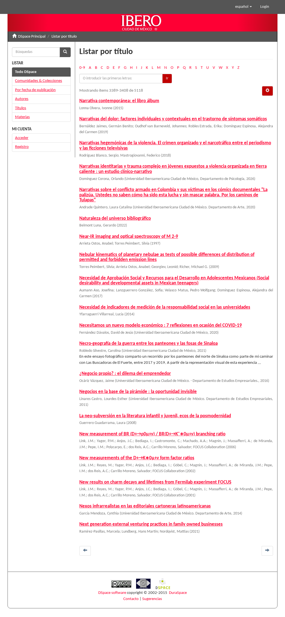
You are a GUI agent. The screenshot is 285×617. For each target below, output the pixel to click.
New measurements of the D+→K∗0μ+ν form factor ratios (136, 458)
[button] (243, 7)
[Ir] (65, 52)
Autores (21, 99)
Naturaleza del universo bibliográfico (115, 218)
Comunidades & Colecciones (38, 81)
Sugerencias (152, 599)
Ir (167, 78)
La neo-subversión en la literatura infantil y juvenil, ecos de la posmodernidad (155, 416)
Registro (22, 147)
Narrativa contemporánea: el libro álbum (119, 101)
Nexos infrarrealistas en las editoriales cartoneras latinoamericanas (145, 506)
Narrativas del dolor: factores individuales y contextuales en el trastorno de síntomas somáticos (173, 119)
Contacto (131, 599)
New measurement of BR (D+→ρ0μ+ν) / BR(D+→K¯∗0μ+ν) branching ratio (152, 434)
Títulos (20, 108)
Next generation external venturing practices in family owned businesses (151, 524)
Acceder (21, 138)
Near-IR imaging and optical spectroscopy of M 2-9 (128, 236)
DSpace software (112, 593)
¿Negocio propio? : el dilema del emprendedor (125, 373)
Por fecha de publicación (35, 90)
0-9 (82, 68)
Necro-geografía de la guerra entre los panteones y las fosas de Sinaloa (148, 343)
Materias (22, 117)
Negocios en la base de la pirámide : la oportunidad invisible (138, 391)
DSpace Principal (31, 37)
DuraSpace (178, 593)
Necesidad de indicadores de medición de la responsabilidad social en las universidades (164, 307)
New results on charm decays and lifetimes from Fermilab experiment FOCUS (155, 482)
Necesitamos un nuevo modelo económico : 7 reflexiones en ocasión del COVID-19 (160, 325)
